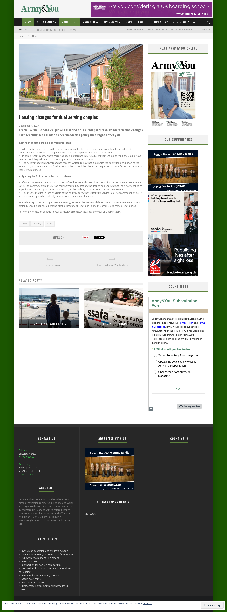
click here (147, 603)
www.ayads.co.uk (28, 467)
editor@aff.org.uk (28, 453)
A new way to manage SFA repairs (40, 557)
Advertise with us (136, 29)
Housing (37, 223)
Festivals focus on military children (40, 575)
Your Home (69, 22)
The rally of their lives (113, 324)
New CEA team (30, 561)
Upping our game (31, 578)
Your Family (45, 22)
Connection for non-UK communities (42, 564)
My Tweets (91, 513)
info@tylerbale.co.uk (29, 471)
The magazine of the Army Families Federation (170, 29)
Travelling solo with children (48, 324)
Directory (160, 22)
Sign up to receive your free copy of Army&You (59, 30)
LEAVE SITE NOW (203, 29)
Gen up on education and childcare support (45, 550)
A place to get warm (49, 265)
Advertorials (183, 22)
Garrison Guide (137, 22)
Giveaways (110, 22)
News (28, 22)
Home (22, 36)
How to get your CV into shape (112, 265)
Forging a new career (33, 582)
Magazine (89, 22)
